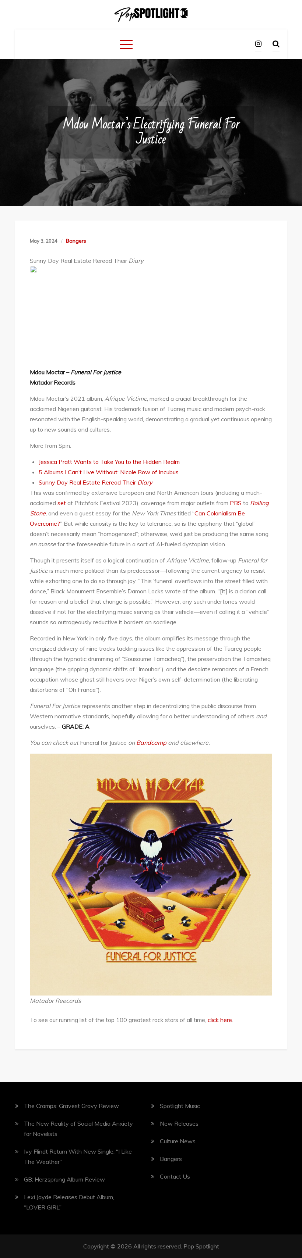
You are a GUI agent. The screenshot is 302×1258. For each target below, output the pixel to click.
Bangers (76, 240)
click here (220, 1019)
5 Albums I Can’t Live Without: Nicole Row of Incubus (109, 472)
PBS (235, 503)
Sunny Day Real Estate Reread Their (95, 482)
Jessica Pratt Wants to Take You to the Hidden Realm (109, 461)
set (61, 503)
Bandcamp (151, 742)
